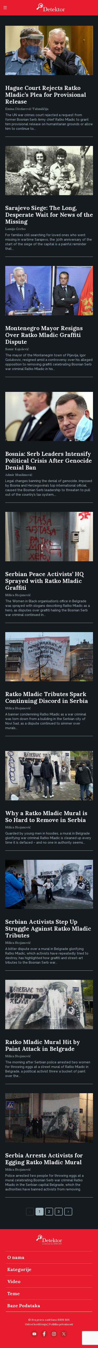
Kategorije (19, 1269)
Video (14, 1281)
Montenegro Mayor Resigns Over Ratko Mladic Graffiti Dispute (44, 334)
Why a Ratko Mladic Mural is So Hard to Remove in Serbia (46, 816)
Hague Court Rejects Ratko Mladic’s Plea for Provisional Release (45, 94)
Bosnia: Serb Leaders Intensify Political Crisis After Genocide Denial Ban (48, 460)
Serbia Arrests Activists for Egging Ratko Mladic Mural (44, 1159)
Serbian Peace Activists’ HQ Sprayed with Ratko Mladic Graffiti (44, 580)
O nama (15, 1257)
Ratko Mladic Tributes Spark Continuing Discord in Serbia (46, 697)
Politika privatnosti (61, 1324)
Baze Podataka (23, 1305)
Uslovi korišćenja (36, 1324)
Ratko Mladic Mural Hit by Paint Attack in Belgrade (42, 1045)
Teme (13, 1293)
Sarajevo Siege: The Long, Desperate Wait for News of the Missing (49, 214)
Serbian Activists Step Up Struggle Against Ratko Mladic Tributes (48, 928)
